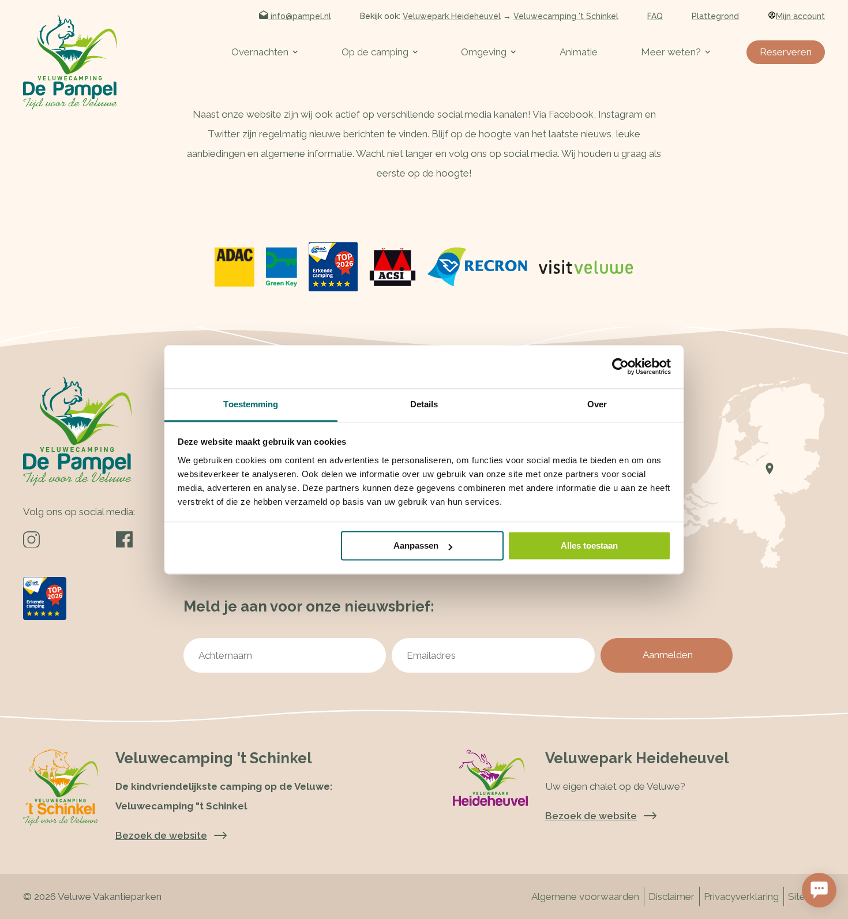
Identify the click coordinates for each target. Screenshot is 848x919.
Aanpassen (415, 545)
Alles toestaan (589, 545)
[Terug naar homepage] (70, 62)
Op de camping (375, 52)
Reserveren (786, 52)
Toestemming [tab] (250, 404)
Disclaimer (671, 896)
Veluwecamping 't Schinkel (565, 16)
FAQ (655, 16)
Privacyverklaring (741, 896)
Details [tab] (424, 404)
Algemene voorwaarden (585, 896)
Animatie (579, 52)
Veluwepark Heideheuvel (452, 16)
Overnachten (259, 52)
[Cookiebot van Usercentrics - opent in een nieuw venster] (620, 366)
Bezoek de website (591, 816)
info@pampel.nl (299, 16)
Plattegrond (715, 16)
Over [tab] (597, 404)
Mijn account (800, 16)
